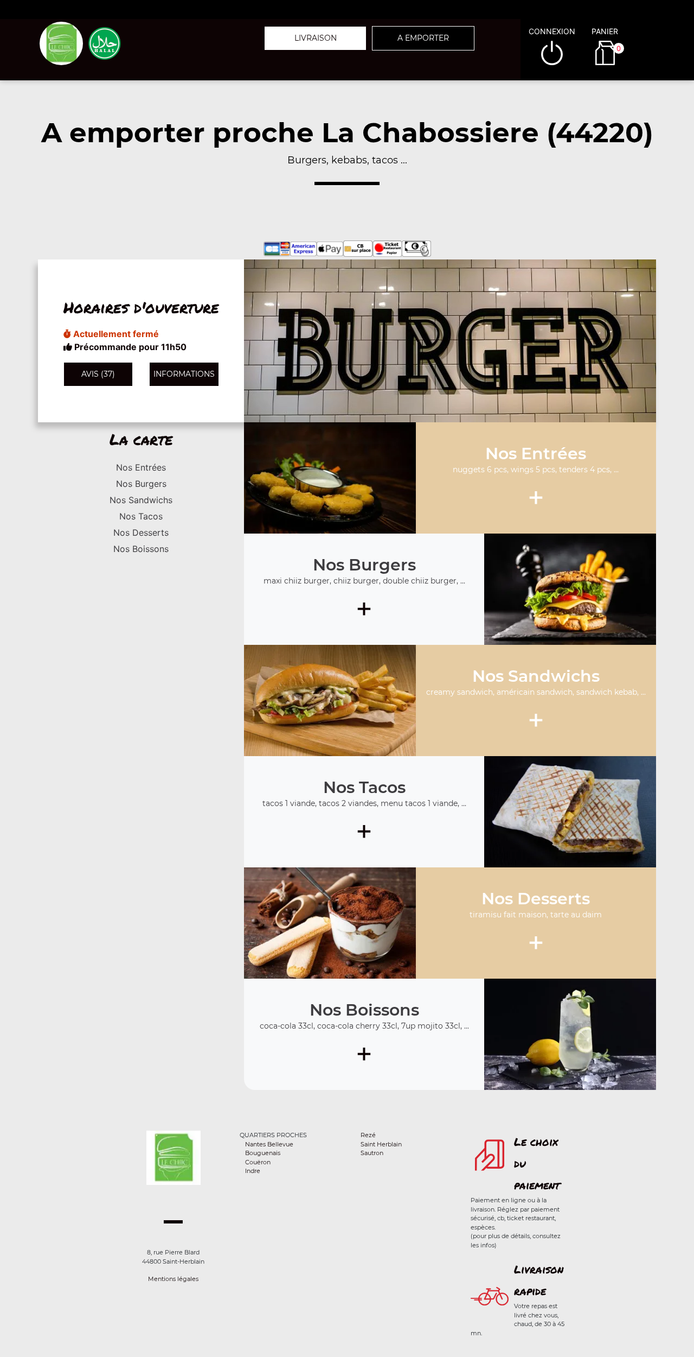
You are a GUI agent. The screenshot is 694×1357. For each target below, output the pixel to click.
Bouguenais (262, 1153)
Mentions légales (173, 1279)
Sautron (372, 1153)
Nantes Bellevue (269, 1144)
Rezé (368, 1135)
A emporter (423, 38)
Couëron (258, 1162)
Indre (252, 1171)
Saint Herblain (381, 1144)
